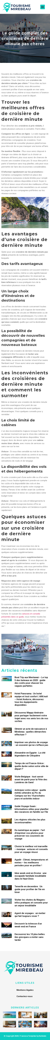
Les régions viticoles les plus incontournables (30, 821)
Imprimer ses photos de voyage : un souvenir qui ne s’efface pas (31, 744)
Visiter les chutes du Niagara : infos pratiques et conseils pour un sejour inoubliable (31, 902)
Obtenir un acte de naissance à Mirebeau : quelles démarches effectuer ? (31, 732)
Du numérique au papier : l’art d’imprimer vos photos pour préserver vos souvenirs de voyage (30, 834)
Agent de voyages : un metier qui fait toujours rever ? (30, 914)
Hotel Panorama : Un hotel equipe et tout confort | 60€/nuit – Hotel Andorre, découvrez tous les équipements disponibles (31, 699)
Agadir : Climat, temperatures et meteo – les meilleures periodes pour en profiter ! (31, 862)
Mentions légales (25, 990)
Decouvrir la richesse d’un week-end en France (28, 925)
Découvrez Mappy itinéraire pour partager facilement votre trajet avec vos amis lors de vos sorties (31, 716)
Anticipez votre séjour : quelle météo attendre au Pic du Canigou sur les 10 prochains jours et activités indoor (30, 794)
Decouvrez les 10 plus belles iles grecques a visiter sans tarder (30, 937)
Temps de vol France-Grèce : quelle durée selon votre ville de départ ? (31, 766)
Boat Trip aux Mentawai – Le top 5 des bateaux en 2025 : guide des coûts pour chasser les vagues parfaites (31, 681)
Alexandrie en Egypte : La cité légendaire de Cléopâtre (30, 754)
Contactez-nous (24, 996)
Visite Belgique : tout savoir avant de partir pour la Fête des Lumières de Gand (31, 779)
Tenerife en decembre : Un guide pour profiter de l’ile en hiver (30, 889)
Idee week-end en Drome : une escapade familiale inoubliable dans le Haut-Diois (31, 876)
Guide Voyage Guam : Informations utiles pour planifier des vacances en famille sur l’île (32, 809)
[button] (42, 7)
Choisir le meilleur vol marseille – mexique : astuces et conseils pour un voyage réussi (31, 849)
